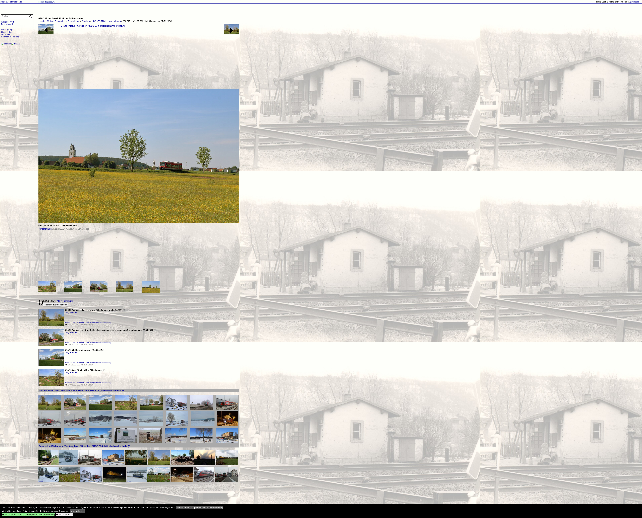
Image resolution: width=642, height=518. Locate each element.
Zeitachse (5, 34)
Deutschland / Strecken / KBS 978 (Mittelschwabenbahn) (93, 25)
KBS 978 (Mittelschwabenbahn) (106, 21)
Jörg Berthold (44, 229)
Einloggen (634, 2)
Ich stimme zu (64, 514)
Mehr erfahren (77, 511)
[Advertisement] (138, 59)
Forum (41, 2)
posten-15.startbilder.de (11, 2)
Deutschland (74, 21)
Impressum (50, 2)
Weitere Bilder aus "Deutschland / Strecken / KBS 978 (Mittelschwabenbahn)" (82, 390)
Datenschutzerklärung (10, 37)
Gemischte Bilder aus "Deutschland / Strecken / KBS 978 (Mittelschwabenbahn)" (84, 446)
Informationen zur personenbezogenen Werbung (200, 507)
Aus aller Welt (7, 22)
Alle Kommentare (65, 301)
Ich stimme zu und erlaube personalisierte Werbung (28, 514)
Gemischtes (6, 32)
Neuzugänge (7, 30)
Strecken (86, 21)
